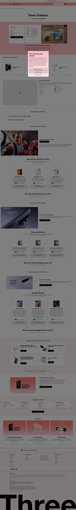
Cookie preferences (38, 74)
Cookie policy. (31, 66)
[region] (38, 64)
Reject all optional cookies (38, 69)
